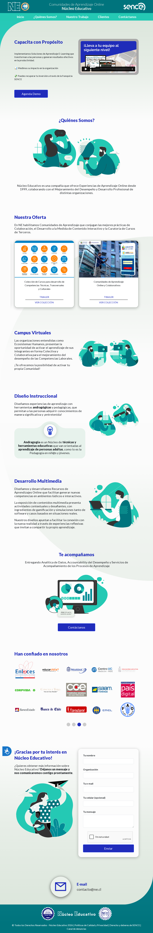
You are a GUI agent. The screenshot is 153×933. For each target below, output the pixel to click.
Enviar (108, 848)
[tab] (68, 724)
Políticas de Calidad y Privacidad (91, 925)
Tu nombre (89, 755)
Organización (90, 769)
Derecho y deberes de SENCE (125, 925)
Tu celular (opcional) (94, 797)
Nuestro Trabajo (77, 17)
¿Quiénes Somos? (45, 17)
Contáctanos (127, 17)
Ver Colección (44, 302)
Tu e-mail (88, 783)
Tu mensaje (89, 811)
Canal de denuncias (76, 928)
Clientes (103, 17)
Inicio (20, 17)
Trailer (44, 297)
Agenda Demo (31, 94)
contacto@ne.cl (89, 889)
